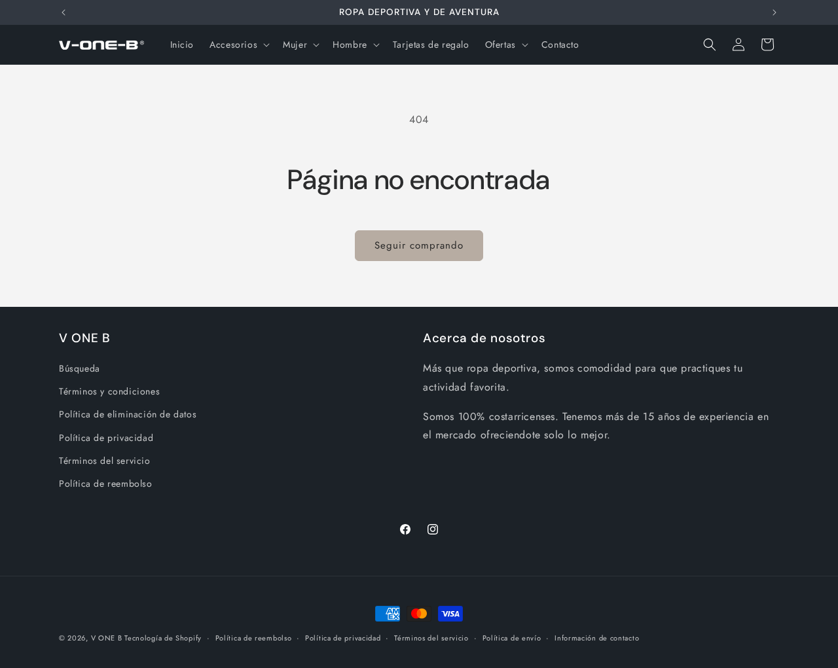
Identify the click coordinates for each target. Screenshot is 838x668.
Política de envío (512, 637)
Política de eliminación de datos (127, 414)
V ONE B (108, 638)
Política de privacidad (106, 437)
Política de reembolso (106, 483)
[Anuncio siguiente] (774, 12)
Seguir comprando (419, 245)
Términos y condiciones (109, 391)
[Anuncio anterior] (63, 12)
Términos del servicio (105, 460)
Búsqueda (79, 368)
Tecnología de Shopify (163, 638)
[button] (238, 44)
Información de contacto (597, 637)
